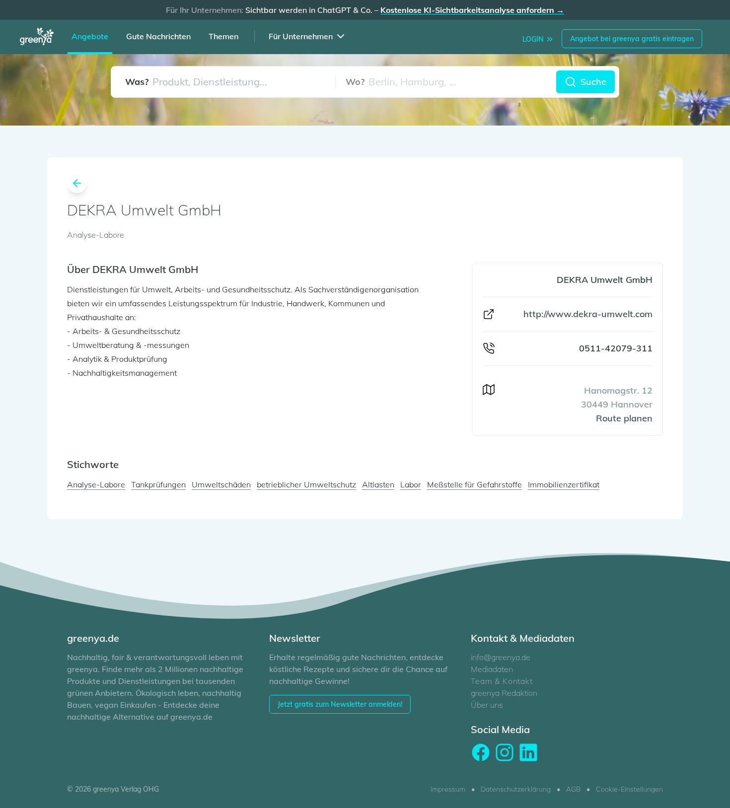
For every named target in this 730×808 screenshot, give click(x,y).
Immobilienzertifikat (563, 484)
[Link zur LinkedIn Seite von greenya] (528, 752)
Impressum (448, 789)
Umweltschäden (221, 484)
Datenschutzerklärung (516, 789)
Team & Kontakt (501, 681)
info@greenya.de (500, 657)
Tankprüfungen (158, 484)
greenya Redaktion (504, 693)
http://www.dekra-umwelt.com (588, 314)
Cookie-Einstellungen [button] (629, 789)
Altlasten (378, 484)
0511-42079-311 (616, 348)
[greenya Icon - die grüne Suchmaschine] (40, 38)
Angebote (90, 36)
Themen (223, 36)
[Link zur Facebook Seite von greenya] (481, 752)
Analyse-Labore (96, 484)
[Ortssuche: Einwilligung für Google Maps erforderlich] (446, 82)
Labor (410, 484)
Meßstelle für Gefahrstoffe (474, 484)
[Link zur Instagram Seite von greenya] (504, 752)
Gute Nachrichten (158, 36)
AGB (573, 789)
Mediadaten (492, 669)
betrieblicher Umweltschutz (306, 484)
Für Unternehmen (301, 36)
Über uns (487, 705)
